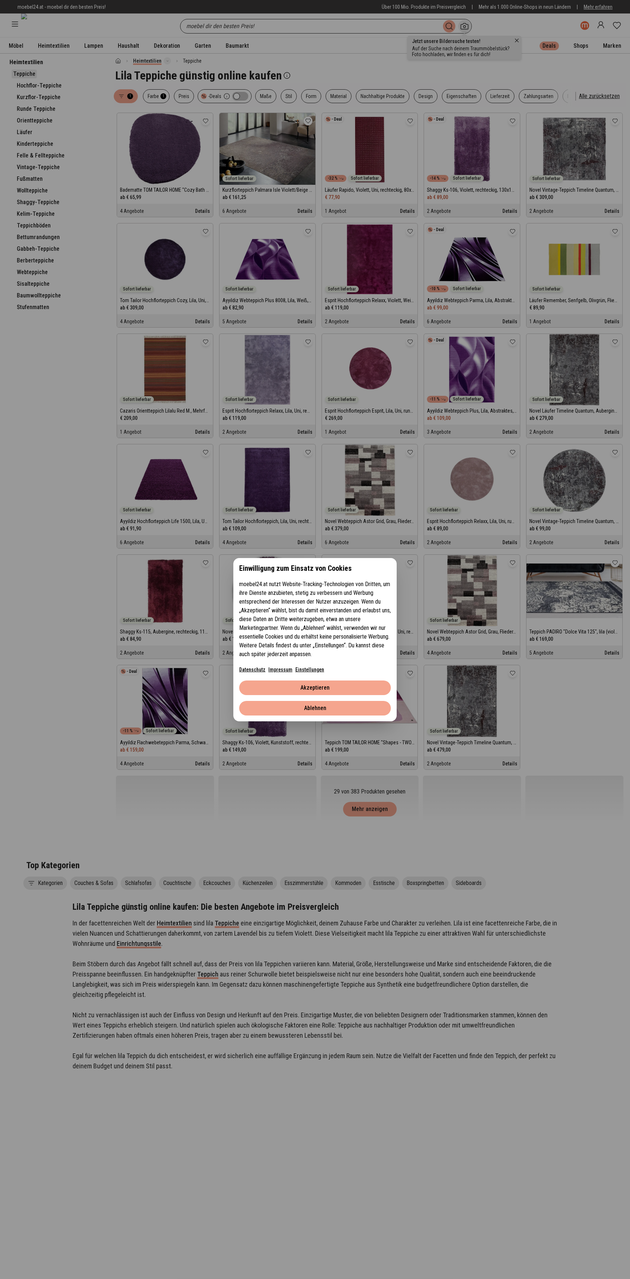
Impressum (280, 669)
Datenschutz (252, 669)
